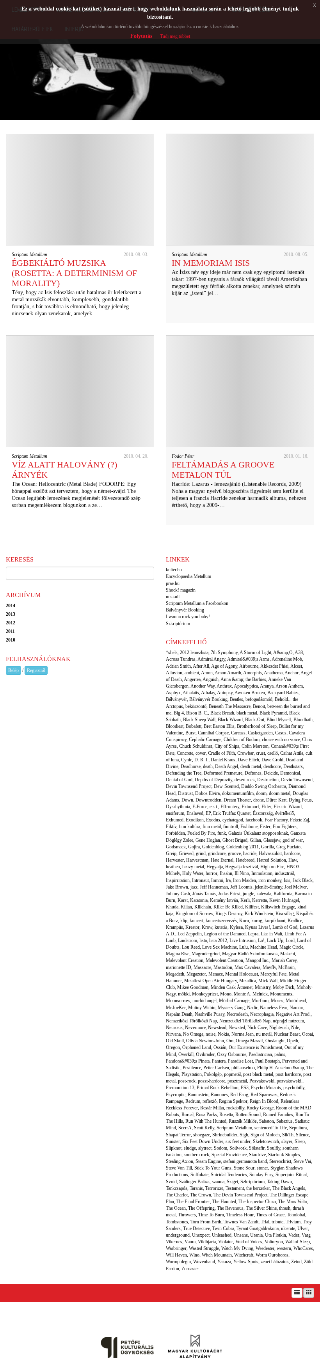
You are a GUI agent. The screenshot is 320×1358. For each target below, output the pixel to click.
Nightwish (279, 1027)
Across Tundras (181, 659)
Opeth (292, 1040)
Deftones (253, 773)
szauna (218, 1181)
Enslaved (195, 813)
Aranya (267, 686)
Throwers (187, 1215)
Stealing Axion (179, 1161)
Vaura (190, 1241)
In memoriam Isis (211, 263)
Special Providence (229, 1154)
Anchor (291, 672)
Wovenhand (204, 1261)
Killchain (202, 907)
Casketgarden (260, 733)
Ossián (219, 1047)
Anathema (273, 672)
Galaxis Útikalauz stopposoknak (258, 833)
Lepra (253, 934)
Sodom (220, 1148)
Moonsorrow (178, 1000)
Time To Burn (211, 1215)
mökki (184, 994)
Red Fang (239, 1094)
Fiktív (171, 826)
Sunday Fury (261, 1174)
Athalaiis (191, 692)
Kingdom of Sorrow (194, 913)
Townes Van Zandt (241, 1222)
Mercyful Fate (273, 974)
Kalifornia (283, 893)
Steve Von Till (179, 1168)
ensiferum (175, 813)
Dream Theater (237, 800)
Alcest (296, 666)
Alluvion (174, 672)
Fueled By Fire (201, 833)
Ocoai (307, 1034)
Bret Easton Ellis (219, 726)
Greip (171, 853)
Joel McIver (295, 887)
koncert (196, 920)
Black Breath (222, 713)
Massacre (202, 967)
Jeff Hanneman (214, 887)
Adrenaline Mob (287, 659)
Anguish (211, 679)
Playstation (191, 1074)
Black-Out (254, 719)
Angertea (192, 679)
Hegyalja (214, 866)
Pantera (219, 1061)
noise (210, 1034)
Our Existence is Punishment (255, 1047)
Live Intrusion (242, 940)
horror (211, 873)
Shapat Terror (178, 1135)
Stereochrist (280, 1161)
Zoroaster (190, 1268)
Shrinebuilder (224, 1135)
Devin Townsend (297, 779)
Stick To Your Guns (212, 1168)
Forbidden (175, 833)
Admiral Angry (211, 659)
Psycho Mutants (266, 1087)
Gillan (255, 840)
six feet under (238, 1141)
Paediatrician (260, 1054)
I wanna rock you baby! (188, 616)
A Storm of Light (255, 652)
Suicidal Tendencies (229, 1174)
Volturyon (274, 1241)
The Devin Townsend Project (240, 1195)
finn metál (212, 826)
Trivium (293, 1222)
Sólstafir (257, 1148)
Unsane (241, 1235)
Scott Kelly (204, 1127)
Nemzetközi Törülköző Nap (244, 1021)
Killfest (252, 907)
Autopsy (225, 692)
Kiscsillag (285, 913)
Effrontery (229, 806)
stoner (262, 1168)
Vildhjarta (207, 1241)
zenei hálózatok (275, 1261)
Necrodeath (237, 1014)
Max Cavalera (247, 967)
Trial (265, 1222)
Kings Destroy (228, 913)
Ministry (262, 987)
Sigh (244, 1135)
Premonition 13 (180, 1087)
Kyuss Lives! (257, 927)
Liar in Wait (271, 934)
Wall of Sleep (297, 1241)
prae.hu (173, 583)
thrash (284, 1208)
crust (260, 753)
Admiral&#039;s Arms (248, 659)
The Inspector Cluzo (257, 1201)
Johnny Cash (178, 893)
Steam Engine (208, 1161)
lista (203, 940)
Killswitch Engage (278, 907)
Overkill (186, 1054)
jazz (193, 887)
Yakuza (224, 1261)
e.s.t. (214, 806)
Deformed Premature (223, 773)
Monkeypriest (205, 994)
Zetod (296, 1261)
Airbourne (248, 666)
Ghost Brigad (234, 840)
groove (234, 853)
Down (187, 800)
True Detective (196, 1228)
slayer (286, 1141)
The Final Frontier (193, 1201)
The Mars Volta (292, 1201)
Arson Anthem (289, 686)
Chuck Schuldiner (195, 746)
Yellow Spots (245, 1261)
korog (256, 920)
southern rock (196, 1154)
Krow (207, 927)
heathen (173, 866)
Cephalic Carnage (205, 739)
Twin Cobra (223, 1228)
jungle (248, 893)
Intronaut (200, 880)
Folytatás (141, 36)
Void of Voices (248, 1241)
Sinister (173, 1141)
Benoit (259, 706)
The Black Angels (288, 1188)
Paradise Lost (240, 1061)
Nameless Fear (273, 1007)
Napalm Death (179, 1014)
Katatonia (199, 900)
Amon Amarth (228, 672)
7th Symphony (224, 652)
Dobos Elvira (207, 793)
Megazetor (196, 974)
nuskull (173, 596)
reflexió (210, 1101)
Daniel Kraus (223, 760)
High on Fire (272, 866)
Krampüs (174, 927)
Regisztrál (36, 670)
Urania (256, 1235)
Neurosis (174, 1027)
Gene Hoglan (208, 840)
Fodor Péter (183, 456)
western (284, 1248)
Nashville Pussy (209, 1014)
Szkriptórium (178, 623)
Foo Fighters (285, 826)
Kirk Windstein (259, 913)
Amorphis (252, 672)
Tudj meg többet (175, 36)
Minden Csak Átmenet (231, 987)
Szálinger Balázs (194, 1181)
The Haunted (224, 1201)
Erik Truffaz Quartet (232, 813)
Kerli (245, 900)
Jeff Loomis (241, 887)
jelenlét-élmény (268, 887)
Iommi (217, 880)
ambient (192, 672)
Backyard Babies (283, 692)
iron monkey (269, 880)
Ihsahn (226, 873)
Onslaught (274, 1040)
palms (279, 1054)
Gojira (194, 847)
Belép (13, 670)
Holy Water (192, 873)
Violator (225, 1241)
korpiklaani (275, 920)
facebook (253, 820)
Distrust (185, 793)
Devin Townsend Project (189, 786)
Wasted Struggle (204, 1248)
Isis (287, 880)
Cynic (186, 760)
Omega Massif (249, 1040)
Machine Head (263, 947)
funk (221, 833)
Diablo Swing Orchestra (263, 786)
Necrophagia (262, 1014)
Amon (207, 672)
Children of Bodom (242, 739)
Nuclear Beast (287, 1034)
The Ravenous (230, 1208)
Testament (235, 1188)
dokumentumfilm (238, 793)
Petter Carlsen (216, 1067)
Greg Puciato (288, 847)
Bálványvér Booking (185, 610)
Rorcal (187, 1114)
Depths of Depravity (213, 779)
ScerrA (185, 1127)
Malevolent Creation (224, 960)
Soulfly (273, 1148)
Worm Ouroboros (272, 1255)
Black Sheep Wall (199, 719)
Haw (292, 860)
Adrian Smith (178, 666)
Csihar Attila (291, 753)
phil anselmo (243, 1067)
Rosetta (226, 1114)
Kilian (186, 907)
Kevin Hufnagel (284, 900)
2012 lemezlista (194, 652)
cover (201, 753)
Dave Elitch (248, 760)
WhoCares (303, 1248)
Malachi (287, 953)
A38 (299, 652)
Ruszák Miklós (243, 1121)
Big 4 (179, 713)
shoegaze (201, 1135)
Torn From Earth (205, 1222)
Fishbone (249, 826)
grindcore (217, 853)
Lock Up (275, 940)
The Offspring (201, 1208)
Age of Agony (224, 666)
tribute (277, 1222)
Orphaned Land (196, 1047)
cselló (272, 753)
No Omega (193, 1034)
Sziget (232, 1181)
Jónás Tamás (204, 893)
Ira (228, 880)
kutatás (221, 927)
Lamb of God (284, 927)
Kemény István (224, 900)
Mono (225, 994)
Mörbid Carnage (234, 1000)
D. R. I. (201, 760)
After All (201, 666)
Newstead (217, 1027)
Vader (293, 1235)
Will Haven (176, 1255)
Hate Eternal (222, 860)
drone (258, 800)
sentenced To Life (270, 1127)
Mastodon (222, 967)
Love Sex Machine (219, 947)
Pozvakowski (261, 1081)
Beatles (236, 699)
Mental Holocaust (241, 974)
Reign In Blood (264, 1101)
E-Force (199, 806)
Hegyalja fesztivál (241, 866)
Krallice (295, 920)
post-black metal (258, 1074)
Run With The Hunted (205, 1121)
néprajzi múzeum (288, 1021)
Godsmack (176, 847)
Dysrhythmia (178, 806)
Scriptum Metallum (29, 254)
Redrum (192, 1101)
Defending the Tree (183, 773)
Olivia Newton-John (205, 1040)
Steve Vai (302, 1161)
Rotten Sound (248, 1114)
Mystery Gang (231, 1007)
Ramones (219, 1094)
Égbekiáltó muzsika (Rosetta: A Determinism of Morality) (74, 273)
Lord (290, 940)
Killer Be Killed (228, 907)
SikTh (287, 1135)
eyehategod (232, 820)
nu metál (264, 1034)
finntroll (230, 826)
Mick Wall (267, 980)
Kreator (192, 927)
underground (178, 1235)
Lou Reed (191, 947)
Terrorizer (214, 1188)
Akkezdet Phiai (274, 666)
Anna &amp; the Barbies (243, 679)
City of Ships (227, 746)
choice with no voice (281, 739)
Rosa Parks (206, 1114)
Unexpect (201, 1235)
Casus (280, 733)
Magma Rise (177, 953)
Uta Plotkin (275, 1235)
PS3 (245, 1087)
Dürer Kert (276, 800)
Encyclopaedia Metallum (188, 576)
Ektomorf (250, 806)
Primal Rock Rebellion (217, 1087)
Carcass (238, 733)
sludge (190, 1148)
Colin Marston (255, 746)
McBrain (286, 967)
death (208, 766)
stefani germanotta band (245, 1161)
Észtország (263, 813)
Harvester (175, 860)
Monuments (281, 994)
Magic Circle (291, 947)
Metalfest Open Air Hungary (210, 980)
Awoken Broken (250, 692)
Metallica (247, 980)
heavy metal (193, 866)
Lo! (261, 940)
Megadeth (175, 974)
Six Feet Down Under (202, 1141)
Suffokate (199, 1174)
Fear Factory (276, 820)
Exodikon (195, 820)
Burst (190, 733)
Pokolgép (213, 1074)
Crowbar (245, 753)
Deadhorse (191, 766)
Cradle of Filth (221, 753)
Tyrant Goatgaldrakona (257, 1228)
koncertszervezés (221, 920)
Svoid (171, 1181)
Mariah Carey (284, 960)
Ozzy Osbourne (231, 1054)
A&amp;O (283, 652)
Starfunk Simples (284, 1154)
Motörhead (296, 1000)
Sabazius (284, 1121)
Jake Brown (177, 887)
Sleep (300, 1141)
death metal (250, 766)
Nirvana (173, 1034)
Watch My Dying (237, 1248)
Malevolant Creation (184, 960)
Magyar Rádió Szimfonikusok (250, 953)
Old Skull (175, 1040)
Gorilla (267, 847)
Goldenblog (213, 847)
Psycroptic (175, 1094)
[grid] (308, 1293)
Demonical (290, 773)
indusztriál (284, 873)
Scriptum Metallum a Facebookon (197, 603)
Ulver (302, 1228)
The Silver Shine (261, 1208)
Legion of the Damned (224, 934)
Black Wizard (230, 719)
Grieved (186, 853)
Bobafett (193, 726)
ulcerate (288, 1228)
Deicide (271, 773)
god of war (293, 840)
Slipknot (173, 1148)
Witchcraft (243, 1255)
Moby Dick (283, 987)
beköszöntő (195, 706)
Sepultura (298, 1127)
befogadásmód (258, 699)
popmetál (232, 1074)
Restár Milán (212, 1108)
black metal (246, 713)
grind (201, 853)
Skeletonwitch (266, 1141)
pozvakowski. (289, 1081)
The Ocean (176, 1208)
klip (183, 920)
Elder (266, 806)
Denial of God (179, 779)
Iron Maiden (244, 880)
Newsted (237, 1027)
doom (261, 793)
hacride (249, 853)
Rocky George (260, 1108)
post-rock (187, 1081)
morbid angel (204, 1000)
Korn (244, 920)
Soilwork (238, 1148)
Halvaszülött (270, 853)
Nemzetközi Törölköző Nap (191, 1021)
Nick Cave (257, 1027)
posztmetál (237, 1081)
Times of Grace (270, 1215)
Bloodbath (303, 719)
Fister (265, 826)
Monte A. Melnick (251, 994)
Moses (277, 1000)
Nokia (223, 1034)
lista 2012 (218, 940)
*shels (172, 652)
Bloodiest (174, 726)
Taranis (196, 1188)
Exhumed (174, 820)
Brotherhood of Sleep (257, 726)
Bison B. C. (197, 713)
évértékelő (284, 813)
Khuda (172, 907)
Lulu (243, 947)
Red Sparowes (264, 1094)
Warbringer (176, 1248)
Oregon (173, 1047)
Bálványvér (176, 699)
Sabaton (266, 1121)
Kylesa (236, 927)
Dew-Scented (226, 786)
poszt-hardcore (211, 1081)
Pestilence (192, 1067)
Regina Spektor (233, 1101)
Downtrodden (208, 800)
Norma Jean (242, 1034)
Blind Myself (279, 719)
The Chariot (177, 1195)
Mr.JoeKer (176, 1007)
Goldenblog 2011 (242, 847)
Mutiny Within (201, 1007)
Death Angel (226, 766)
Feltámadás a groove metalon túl (223, 470)
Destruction (268, 779)
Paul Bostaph (267, 1061)
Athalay (208, 692)
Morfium (260, 1000)
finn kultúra (189, 826)
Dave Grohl (272, 760)
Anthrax (224, 686)
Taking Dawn (279, 1181)
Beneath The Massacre (230, 706)
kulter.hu (174, 569)
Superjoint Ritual (291, 1174)
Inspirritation (178, 880)
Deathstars (293, 766)
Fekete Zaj (299, 820)
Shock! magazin (181, 590)
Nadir (252, 1007)
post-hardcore (288, 1074)
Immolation (261, 873)
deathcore (272, 766)
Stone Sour (244, 1168)
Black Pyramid (273, 713)
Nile (295, 1027)
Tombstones (177, 1222)
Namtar (296, 1007)
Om (229, 1040)
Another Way (202, 686)
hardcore (292, 853)
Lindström (187, 940)
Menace (215, 974)
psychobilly (293, 1087)
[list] (297, 1293)
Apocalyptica (246, 686)
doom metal (279, 793)
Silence (302, 1135)
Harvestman (197, 860)
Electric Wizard (288, 806)
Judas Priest (229, 893)
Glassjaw (271, 840)
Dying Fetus (300, 800)
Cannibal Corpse (213, 733)
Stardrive (257, 1154)
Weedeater (265, 1248)
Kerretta (259, 900)
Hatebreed (245, 860)
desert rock (245, 779)
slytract (205, 1148)
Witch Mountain (217, 1255)
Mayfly (269, 967)
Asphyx (173, 692)
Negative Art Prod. (293, 1014)
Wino (194, 1255)
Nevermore (195, 1027)
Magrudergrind (206, 953)
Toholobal (296, 1215)
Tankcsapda (176, 1188)
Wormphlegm (178, 1261)
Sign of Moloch (265, 1135)
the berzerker (258, 1188)
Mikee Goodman (192, 987)
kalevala (263, 893)
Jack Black (303, 880)
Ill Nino (242, 873)
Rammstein (198, 1094)
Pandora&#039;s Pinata (188, 1061)
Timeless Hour (240, 1215)
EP (208, 813)
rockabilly (235, 1108)
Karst (183, 900)
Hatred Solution (271, 860)
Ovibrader (205, 1054)
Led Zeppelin (190, 934)
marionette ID (178, 967)
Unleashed (221, 1235)
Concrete (185, 753)
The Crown (200, 1195)
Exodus (213, 820)
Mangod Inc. (257, 960)
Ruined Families (278, 1114)
